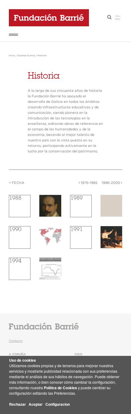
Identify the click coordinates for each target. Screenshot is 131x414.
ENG (117, 19)
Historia (41, 55)
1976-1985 (88, 183)
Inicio (12, 55)
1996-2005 (111, 183)
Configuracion (57, 404)
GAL (117, 16)
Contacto (16, 340)
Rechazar (17, 404)
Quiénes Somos (26, 55)
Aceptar (36, 404)
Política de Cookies (60, 387)
